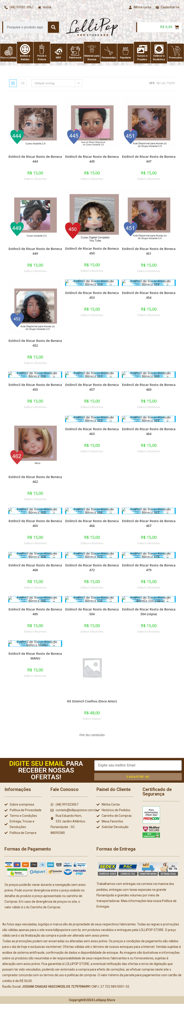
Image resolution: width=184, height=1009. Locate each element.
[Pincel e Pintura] (42, 49)
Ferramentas (109, 57)
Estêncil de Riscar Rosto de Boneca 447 (148, 158)
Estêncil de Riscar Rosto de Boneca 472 (92, 567)
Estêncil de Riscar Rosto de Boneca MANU (35, 655)
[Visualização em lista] (23, 83)
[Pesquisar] (53, 27)
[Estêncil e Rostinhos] (159, 49)
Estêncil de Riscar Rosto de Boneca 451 (148, 251)
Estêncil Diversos (92, 719)
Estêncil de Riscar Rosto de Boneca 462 (35, 479)
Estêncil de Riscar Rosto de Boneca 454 (148, 295)
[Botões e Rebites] (25, 49)
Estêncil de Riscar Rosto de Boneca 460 (148, 387)
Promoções (175, 57)
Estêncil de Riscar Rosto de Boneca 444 (35, 158)
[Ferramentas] (109, 51)
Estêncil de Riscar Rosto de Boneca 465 (35, 523)
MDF (58, 57)
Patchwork (75, 57)
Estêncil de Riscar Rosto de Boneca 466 (92, 523)
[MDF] (58, 51)
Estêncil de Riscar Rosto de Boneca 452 (35, 343)
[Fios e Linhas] (8, 51)
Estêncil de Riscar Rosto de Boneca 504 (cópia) (148, 611)
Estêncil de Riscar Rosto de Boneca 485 (35, 611)
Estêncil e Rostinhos (35, 179)
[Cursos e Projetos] (142, 49)
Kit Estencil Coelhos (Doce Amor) (92, 701)
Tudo (171, 83)
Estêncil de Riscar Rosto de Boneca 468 (35, 567)
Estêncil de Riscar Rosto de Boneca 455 (35, 387)
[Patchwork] (75, 51)
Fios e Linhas (8, 57)
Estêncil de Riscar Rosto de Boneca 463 (92, 431)
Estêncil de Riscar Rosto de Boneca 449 (35, 251)
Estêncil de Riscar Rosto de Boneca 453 (92, 295)
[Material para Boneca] (92, 49)
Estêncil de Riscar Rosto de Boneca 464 (148, 431)
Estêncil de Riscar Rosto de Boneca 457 (92, 387)
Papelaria (125, 57)
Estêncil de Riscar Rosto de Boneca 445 (92, 158)
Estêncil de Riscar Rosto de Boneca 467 (148, 523)
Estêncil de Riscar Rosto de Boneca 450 (92, 250)
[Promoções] (176, 51)
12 (158, 83)
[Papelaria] (125, 51)
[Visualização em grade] (13, 83)
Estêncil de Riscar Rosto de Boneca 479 (148, 567)
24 (163, 83)
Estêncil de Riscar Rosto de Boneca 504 (92, 611)
